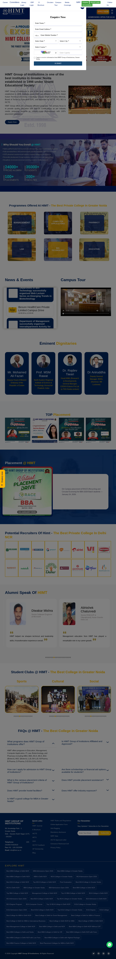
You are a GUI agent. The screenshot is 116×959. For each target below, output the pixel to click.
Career (5, 2)
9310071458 (95, 2)
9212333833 (87, 5)
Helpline (85, 2)
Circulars (50, 2)
